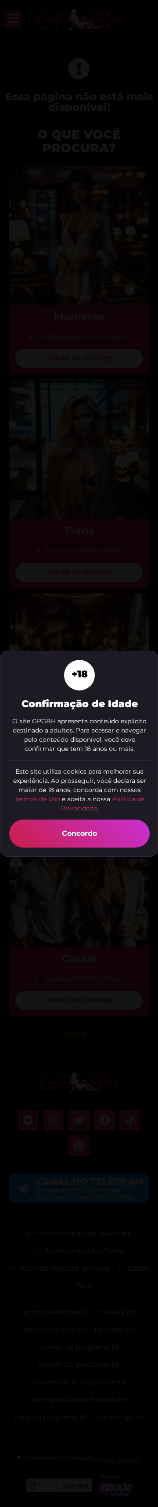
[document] (79, 753)
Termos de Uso (37, 799)
